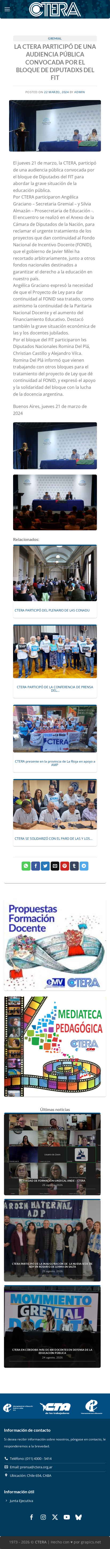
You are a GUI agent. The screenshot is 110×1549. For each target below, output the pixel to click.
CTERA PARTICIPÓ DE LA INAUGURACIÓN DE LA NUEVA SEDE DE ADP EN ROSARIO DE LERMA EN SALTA (52, 1265)
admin (79, 92)
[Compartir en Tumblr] (74, 866)
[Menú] (7, 9)
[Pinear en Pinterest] (64, 866)
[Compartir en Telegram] (84, 866)
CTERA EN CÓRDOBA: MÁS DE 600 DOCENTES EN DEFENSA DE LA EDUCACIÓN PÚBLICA (52, 1351)
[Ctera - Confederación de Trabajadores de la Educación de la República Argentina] (55, 9)
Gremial (55, 38)
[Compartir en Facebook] (35, 866)
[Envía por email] (55, 866)
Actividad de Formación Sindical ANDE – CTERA (52, 1180)
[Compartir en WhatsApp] (26, 866)
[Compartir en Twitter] (45, 866)
